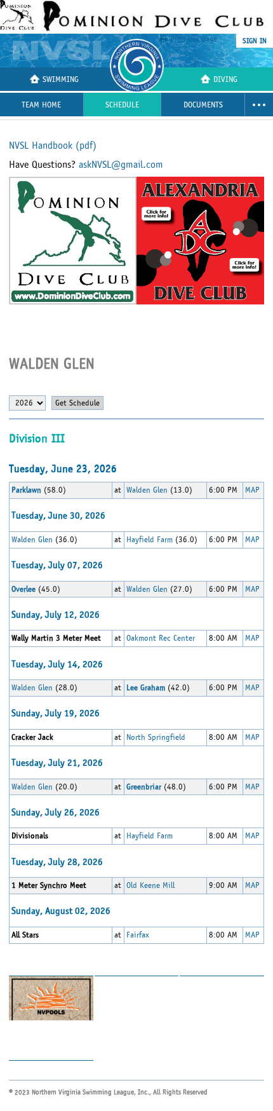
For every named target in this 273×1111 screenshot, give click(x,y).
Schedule (122, 105)
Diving (225, 80)
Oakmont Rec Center (160, 638)
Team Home (41, 105)
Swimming (61, 80)
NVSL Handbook (53, 145)
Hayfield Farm (149, 539)
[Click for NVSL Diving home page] (63, 50)
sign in (255, 40)
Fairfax (137, 934)
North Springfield (155, 737)
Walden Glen (147, 490)
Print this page (194, 39)
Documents (203, 105)
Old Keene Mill (150, 885)
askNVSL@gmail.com (121, 165)
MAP (252, 490)
